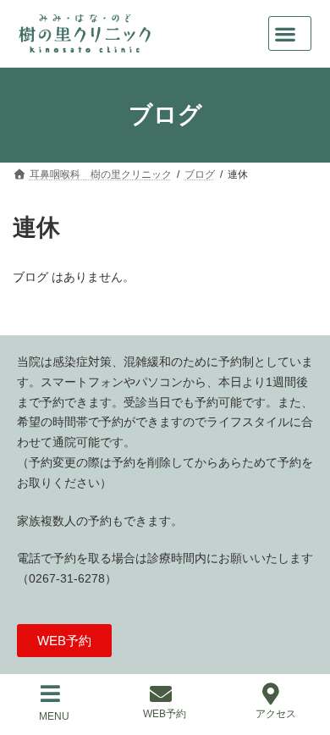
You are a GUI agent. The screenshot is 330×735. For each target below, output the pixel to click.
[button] (289, 33)
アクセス (276, 714)
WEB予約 (164, 714)
